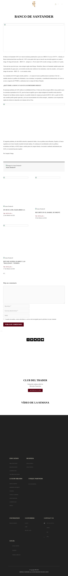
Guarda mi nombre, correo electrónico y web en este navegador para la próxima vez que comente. (30, 319)
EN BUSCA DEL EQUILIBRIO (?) (14, 210)
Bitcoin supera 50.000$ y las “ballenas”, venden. (14, 262)
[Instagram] (28, 339)
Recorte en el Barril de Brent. (47, 212)
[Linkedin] (38, 339)
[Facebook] (31, 339)
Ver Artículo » (7, 213)
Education (14, 458)
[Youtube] (42, 339)
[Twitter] (35, 339)
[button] (2, 4)
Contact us (49, 518)
